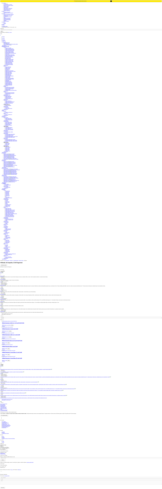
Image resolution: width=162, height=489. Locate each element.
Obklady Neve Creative (7, 165)
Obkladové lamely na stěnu (9, 63)
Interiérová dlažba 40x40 (8, 84)
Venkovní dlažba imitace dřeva (9, 78)
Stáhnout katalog (2, 453)
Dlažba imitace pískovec (8, 73)
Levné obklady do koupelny (9, 64)
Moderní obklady (7, 249)
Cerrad (5, 207)
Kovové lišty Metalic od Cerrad (9, 216)
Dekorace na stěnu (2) (4, 284)
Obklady (5, 47)
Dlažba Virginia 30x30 (8, 96)
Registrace (3, 432)
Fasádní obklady (6, 117)
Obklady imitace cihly (8, 118)
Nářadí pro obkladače (8, 105)
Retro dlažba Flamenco (7, 171)
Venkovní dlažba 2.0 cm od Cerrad (10, 211)
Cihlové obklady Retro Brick (9, 129)
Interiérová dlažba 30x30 (8, 82)
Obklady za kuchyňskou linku (9, 48)
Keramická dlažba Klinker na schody (10, 139)
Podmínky (5, 20)
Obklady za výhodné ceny (8, 112)
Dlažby (5, 113)
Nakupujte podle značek (7, 10)
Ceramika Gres (6, 227)
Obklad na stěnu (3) (3, 282)
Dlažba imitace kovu (8, 74)
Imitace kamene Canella (8, 122)
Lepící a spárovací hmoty (8, 108)
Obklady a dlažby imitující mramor (10, 55)
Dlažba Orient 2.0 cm (6, 179)
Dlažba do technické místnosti (9, 70)
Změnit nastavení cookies (5, 433)
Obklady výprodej (6, 184)
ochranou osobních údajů (30, 462)
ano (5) (2, 306)
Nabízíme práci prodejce (7, 12)
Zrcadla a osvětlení (6, 157)
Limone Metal (7, 242)
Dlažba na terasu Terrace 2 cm (9, 102)
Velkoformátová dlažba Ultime (9, 215)
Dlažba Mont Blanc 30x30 (8, 98)
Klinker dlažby (6, 138)
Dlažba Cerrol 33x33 (8, 256)
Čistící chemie (7, 107)
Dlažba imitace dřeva (8, 66)
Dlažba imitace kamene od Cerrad (9, 210)
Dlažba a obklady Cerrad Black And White (11, 213)
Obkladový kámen (7, 124)
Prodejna (3, 24)
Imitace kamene (7, 250)
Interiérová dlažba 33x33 (8, 83)
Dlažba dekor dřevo (8, 229)
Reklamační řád (6, 7)
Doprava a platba (4, 423)
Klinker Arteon (7, 147)
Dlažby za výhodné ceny (8, 114)
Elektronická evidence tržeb (5, 424)
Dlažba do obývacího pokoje (7, 169)
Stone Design (7, 192)
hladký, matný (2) (3, 310)
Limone (5, 239)
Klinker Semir (7, 144)
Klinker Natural (7, 143)
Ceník (4, 17)
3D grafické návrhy (4, 422)
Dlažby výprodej (6, 186)
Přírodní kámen (6, 131)
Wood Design (7, 193)
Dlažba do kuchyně (8, 67)
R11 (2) (2, 402)
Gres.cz (12, 469)
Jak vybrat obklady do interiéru (8, 4)
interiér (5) (2, 289)
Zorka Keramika (6, 248)
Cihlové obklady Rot (8, 128)
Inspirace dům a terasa (7, 176)
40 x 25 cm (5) (3, 292)
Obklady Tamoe (6, 164)
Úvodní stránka (7, 260)
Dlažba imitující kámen (7, 172)
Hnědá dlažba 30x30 (8, 81)
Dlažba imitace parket (8, 75)
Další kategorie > (4, 45)
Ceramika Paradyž (6, 199)
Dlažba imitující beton (7, 170)
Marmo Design (7, 232)
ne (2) (2, 307)
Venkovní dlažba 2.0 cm (7, 177)
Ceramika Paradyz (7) (4, 298)
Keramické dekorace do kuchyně (9, 93)
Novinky (3, 11)
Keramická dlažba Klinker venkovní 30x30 (11, 140)
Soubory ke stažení (6, 21)
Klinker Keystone (7, 150)
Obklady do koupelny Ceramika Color (10, 253)
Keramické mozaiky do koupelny (9, 87)
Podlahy (6, 246)
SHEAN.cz (19, 469)
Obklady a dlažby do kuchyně (9, 51)
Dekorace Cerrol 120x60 (8, 257)
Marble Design (7, 191)
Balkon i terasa (7, 202)
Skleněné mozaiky (7, 89)
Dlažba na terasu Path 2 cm (9, 103)
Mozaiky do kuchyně (6, 163)
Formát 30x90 (7, 194)
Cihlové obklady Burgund (8, 127)
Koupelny (5, 42)
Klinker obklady (6, 133)
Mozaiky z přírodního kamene (9, 88)
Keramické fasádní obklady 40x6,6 (10, 137)
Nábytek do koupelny (6, 155)
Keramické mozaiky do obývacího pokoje (11, 90)
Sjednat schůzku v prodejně (7, 9)
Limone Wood (7, 240)
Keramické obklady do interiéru (9, 52)
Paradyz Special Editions (8, 197)
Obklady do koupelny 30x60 (9, 60)
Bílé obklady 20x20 (8, 57)
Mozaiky (5, 86)
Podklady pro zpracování (7, 18)
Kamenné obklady (6, 121)
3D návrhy (3, 13)
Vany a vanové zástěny (7, 158)
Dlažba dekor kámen (8, 228)
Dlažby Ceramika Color (8, 254)
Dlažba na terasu (7, 68)
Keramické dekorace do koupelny (9, 92)
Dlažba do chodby (7, 76)
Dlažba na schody (7, 77)
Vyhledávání (2, 28)
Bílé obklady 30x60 (8, 58)
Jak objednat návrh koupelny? (8, 16)
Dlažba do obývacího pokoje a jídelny (10, 71)
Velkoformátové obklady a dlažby (9, 50)
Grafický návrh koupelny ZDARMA (9, 14)
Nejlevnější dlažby (7, 187)
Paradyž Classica (7, 205)
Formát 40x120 (7, 195)
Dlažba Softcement (6, 166)
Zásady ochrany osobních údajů (8, 8)
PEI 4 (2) (2, 300)
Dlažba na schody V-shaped (9, 214)
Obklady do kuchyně (6, 162)
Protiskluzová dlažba (8, 79)
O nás (3, 436)
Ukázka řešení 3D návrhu (7, 19)
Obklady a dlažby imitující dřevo (9, 49)
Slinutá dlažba (7, 80)
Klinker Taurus (7, 148)
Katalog (5, 23)
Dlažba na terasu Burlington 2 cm (9, 101)
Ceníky (5, 22)
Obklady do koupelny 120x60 (9, 61)
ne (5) (2, 287)
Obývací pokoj (7, 201)
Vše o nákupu (4, 421)
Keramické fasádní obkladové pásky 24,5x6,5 (11, 136)
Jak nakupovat (6, 3)
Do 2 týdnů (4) (3, 278)
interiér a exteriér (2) (4, 290)
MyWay (5, 190)
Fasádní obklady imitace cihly (9, 212)
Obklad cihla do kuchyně (8, 62)
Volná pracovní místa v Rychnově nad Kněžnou (8, 438)
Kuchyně (5, 43)
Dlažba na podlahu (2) (4, 283)
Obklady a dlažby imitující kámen (9, 54)
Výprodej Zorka (7, 251)
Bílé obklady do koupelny (8, 56)
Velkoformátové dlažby (7, 174)
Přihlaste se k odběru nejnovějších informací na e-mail (7, 456)
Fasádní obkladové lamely (8, 119)
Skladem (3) (2, 277)
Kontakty (3, 437)
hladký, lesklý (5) (3, 309)
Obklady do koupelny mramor (9, 59)
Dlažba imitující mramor (7, 173)
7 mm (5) (2, 385)
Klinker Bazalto (7, 149)
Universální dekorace (8, 204)
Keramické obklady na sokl (9, 135)
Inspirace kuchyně (6, 161)
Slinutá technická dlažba (7, 95)
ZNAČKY (11, 260)
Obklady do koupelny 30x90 (9, 219)
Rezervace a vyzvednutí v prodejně (8, 5)
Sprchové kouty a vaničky (7, 159)
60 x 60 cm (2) (3, 293)
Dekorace (5, 91)
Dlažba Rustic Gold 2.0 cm (7, 180)
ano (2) (2, 286)
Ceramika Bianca (6, 218)
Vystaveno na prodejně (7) (4, 372)
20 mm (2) (2, 296)
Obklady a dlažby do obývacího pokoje (10, 53)
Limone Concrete (7, 241)
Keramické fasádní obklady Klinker (10, 134)
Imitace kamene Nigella (8, 123)
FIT (5, 196)
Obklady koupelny (6, 154)
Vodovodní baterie (6, 156)
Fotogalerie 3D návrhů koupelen (8, 15)
